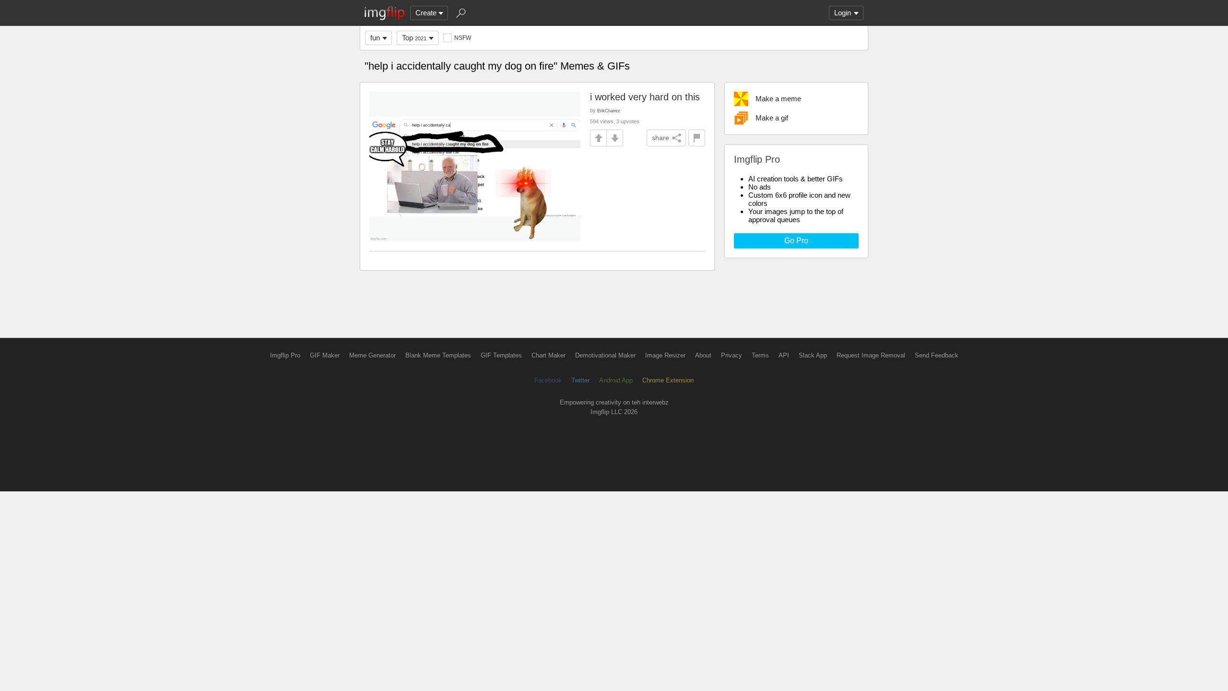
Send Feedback (936, 355)
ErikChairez (608, 110)
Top (414, 38)
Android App (616, 380)
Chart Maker (548, 355)
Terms (760, 355)
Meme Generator (372, 355)
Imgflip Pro (285, 355)
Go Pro (796, 241)
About (703, 355)
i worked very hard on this (645, 97)
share (660, 138)
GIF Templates (501, 355)
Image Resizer (665, 355)
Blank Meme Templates (438, 355)
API (784, 355)
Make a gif (772, 118)
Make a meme (778, 99)
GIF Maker (325, 355)
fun (375, 38)
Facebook (548, 380)
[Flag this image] (696, 138)
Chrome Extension (668, 380)
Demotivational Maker (605, 355)
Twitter (580, 380)
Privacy (731, 355)
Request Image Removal (871, 355)
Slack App (813, 355)
